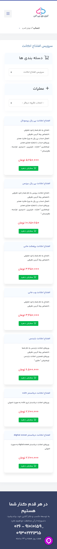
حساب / (31, 28)
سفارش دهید (27, 168)
